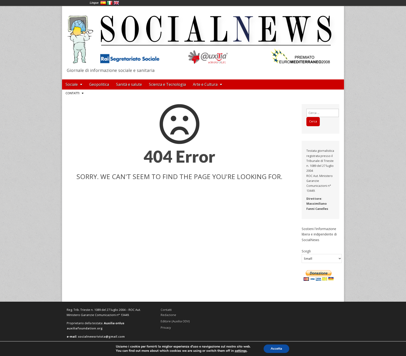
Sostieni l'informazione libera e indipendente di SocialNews (319, 234)
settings (241, 351)
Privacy (166, 327)
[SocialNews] (203, 36)
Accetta (276, 348)
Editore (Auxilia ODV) (175, 321)
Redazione (168, 315)
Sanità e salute (129, 84)
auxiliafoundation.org (85, 328)
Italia (110, 3)
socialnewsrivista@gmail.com (101, 336)
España (103, 3)
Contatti (72, 93)
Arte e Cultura (205, 84)
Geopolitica (99, 84)
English (116, 3)
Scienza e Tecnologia (167, 84)
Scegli (306, 251)
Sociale (72, 84)
